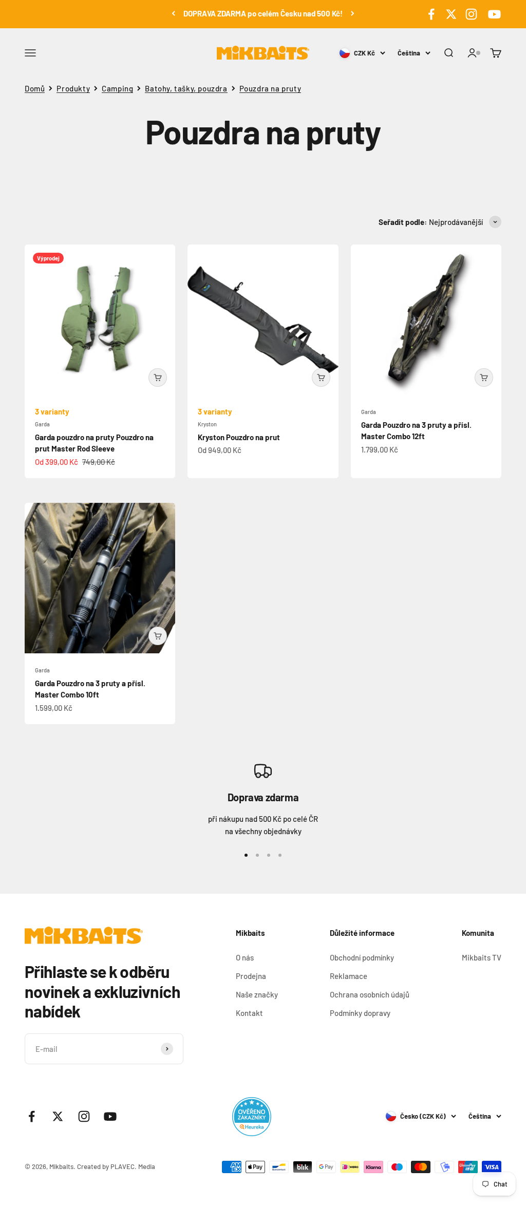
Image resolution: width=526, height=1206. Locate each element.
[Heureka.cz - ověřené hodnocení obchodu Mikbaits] (251, 1116)
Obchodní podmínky (362, 957)
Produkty (73, 88)
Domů (35, 88)
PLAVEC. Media (132, 1166)
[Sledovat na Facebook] (431, 14)
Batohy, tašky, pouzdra (186, 88)
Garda (42, 424)
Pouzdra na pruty (270, 88)
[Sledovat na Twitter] (451, 14)
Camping (117, 88)
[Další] (352, 13)
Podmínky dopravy (360, 1012)
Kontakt (249, 1012)
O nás (245, 957)
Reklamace (348, 976)
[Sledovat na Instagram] (471, 14)
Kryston (207, 424)
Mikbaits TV (481, 957)
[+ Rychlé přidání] (157, 377)
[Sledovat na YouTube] (492, 14)
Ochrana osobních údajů (369, 994)
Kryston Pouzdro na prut (239, 437)
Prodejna (251, 976)
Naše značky (257, 994)
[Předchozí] (173, 13)
